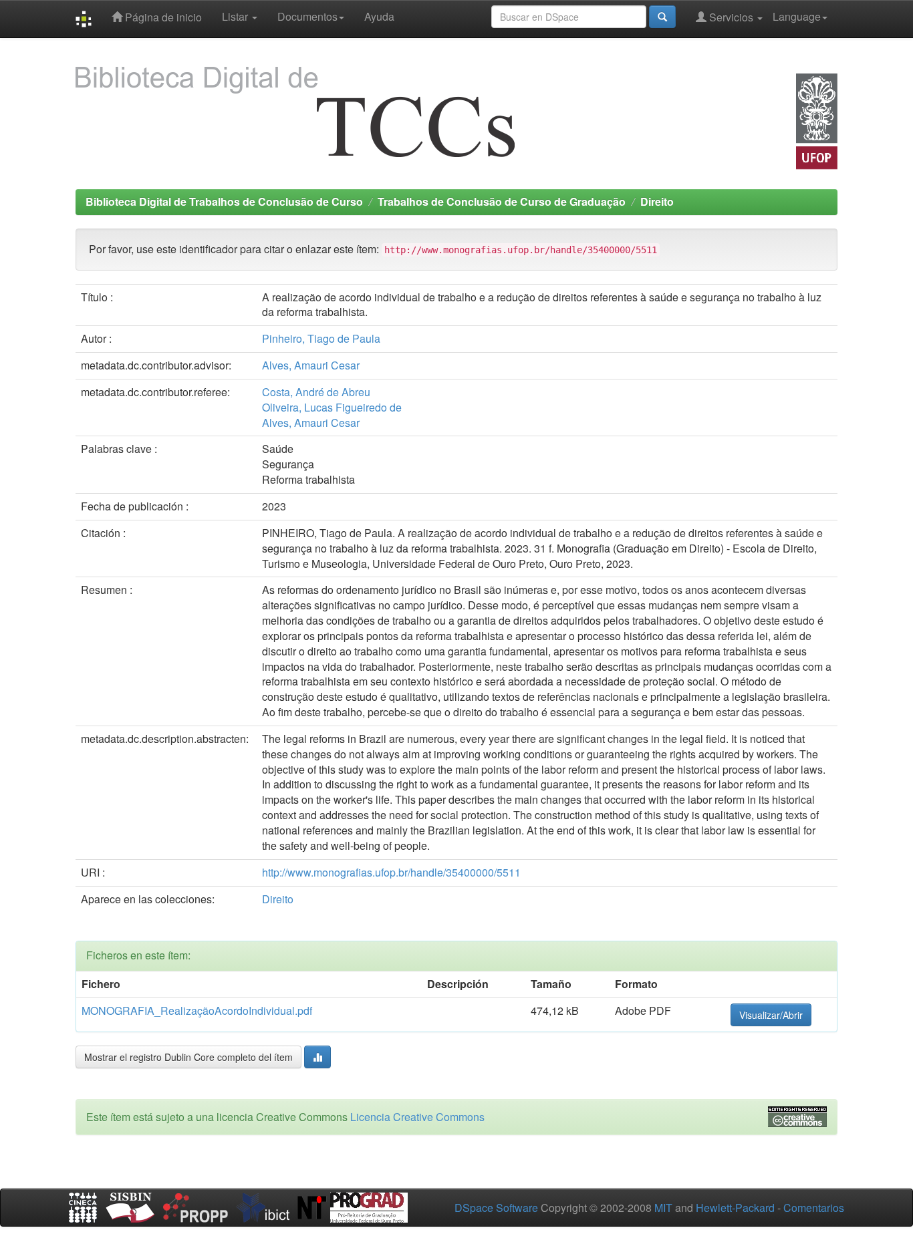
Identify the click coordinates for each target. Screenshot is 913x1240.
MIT (663, 1207)
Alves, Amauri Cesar (311, 365)
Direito (657, 201)
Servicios (731, 17)
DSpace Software (496, 1207)
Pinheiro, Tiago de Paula (321, 338)
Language (797, 16)
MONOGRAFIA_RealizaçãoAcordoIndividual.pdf (197, 1010)
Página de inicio (162, 17)
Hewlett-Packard (735, 1207)
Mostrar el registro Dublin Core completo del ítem (188, 1057)
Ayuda (379, 16)
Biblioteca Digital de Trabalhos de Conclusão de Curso (224, 201)
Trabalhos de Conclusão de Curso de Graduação (502, 201)
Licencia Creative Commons (417, 1116)
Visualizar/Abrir (771, 1015)
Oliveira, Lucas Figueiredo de (332, 407)
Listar (236, 16)
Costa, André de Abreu (316, 392)
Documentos (307, 16)
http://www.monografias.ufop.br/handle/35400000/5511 (391, 872)
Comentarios (813, 1207)
